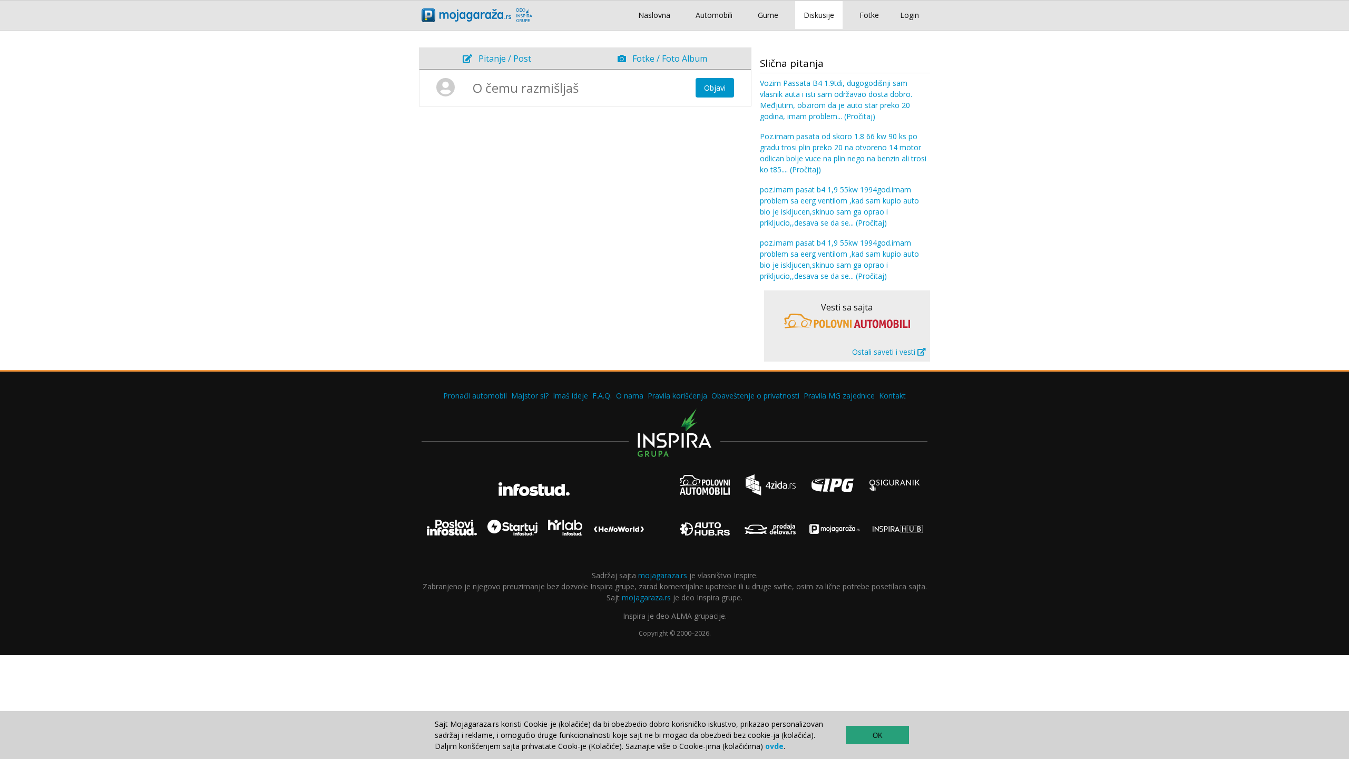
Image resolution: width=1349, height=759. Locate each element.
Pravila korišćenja (677, 396)
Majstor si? (530, 396)
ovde (774, 746)
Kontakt (892, 396)
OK (878, 735)
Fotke (869, 15)
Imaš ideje (570, 396)
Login (909, 15)
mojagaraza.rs (662, 575)
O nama (629, 396)
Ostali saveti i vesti (884, 352)
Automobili (714, 15)
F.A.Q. (602, 396)
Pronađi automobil (475, 396)
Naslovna (654, 15)
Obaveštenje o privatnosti (755, 396)
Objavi (715, 88)
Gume (768, 15)
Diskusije (819, 15)
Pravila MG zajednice (839, 396)
